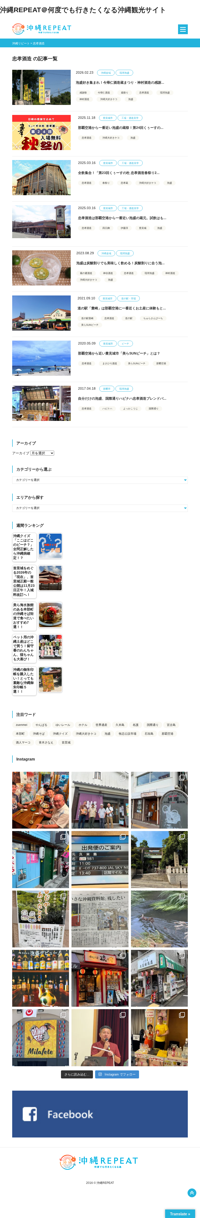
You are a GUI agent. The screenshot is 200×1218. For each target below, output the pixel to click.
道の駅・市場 (128, 298)
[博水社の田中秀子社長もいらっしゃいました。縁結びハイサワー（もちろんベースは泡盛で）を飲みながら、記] (159, 1037)
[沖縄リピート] (42, 29)
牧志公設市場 (127, 733)
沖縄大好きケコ (108, 99)
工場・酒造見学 (130, 118)
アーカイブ (20, 453)
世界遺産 (101, 725)
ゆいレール (63, 725)
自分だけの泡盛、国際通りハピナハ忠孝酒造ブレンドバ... (122, 398)
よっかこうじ (130, 408)
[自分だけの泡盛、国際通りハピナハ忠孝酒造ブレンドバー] (41, 403)
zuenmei (21, 725)
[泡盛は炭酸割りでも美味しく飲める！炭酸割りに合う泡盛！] (41, 267)
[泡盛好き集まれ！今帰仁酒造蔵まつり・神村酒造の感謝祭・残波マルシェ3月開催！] (41, 87)
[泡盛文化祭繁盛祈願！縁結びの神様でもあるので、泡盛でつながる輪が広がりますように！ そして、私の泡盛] (159, 859)
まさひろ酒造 (109, 363)
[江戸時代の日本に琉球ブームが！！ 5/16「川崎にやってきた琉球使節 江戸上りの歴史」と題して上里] (99, 1037)
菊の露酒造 (86, 273)
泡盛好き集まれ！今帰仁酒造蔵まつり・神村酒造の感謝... (120, 82)
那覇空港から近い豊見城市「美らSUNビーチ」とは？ (119, 353)
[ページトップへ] (192, 1192)
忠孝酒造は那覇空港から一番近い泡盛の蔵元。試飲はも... (122, 218)
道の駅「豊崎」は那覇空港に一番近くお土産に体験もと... (122, 308)
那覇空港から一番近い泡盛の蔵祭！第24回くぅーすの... (120, 128)
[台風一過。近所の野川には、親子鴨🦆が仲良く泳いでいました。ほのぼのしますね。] (159, 919)
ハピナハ (107, 408)
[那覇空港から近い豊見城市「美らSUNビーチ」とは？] (41, 358)
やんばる (41, 725)
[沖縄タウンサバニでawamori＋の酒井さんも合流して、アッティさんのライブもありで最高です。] (40, 800)
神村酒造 (84, 99)
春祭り (106, 183)
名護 (136, 725)
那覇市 (106, 388)
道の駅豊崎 (87, 318)
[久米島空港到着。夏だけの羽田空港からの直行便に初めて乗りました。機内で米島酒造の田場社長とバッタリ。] (99, 859)
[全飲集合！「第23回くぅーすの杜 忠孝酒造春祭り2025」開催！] (41, 177)
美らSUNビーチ (90, 325)
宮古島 (171, 725)
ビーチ (125, 343)
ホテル (83, 725)
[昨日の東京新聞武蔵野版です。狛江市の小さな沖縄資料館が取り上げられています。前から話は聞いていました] (99, 919)
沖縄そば (39, 733)
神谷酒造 (108, 273)
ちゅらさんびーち (153, 318)
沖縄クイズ (60, 733)
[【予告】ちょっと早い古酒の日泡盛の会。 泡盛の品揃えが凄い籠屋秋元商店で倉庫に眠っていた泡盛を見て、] (99, 800)
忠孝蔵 (124, 183)
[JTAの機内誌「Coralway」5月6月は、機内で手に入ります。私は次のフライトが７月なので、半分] (40, 978)
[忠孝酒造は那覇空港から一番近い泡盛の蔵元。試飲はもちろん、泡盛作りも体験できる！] (41, 222)
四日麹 (106, 228)
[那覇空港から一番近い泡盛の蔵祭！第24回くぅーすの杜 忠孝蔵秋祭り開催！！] (41, 132)
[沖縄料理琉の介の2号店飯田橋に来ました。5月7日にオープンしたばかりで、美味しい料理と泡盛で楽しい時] (99, 978)
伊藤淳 (124, 228)
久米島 (120, 725)
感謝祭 (83, 92)
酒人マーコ (23, 742)
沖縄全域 (106, 72)
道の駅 (128, 318)
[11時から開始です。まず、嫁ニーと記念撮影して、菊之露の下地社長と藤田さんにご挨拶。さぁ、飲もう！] (40, 1037)
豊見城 (142, 228)
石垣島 (149, 733)
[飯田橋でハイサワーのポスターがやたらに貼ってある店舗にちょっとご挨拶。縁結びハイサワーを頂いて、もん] (159, 978)
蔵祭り (124, 92)
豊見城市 (108, 118)
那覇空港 (161, 363)
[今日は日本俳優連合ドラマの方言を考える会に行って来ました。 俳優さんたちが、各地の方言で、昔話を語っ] (40, 919)
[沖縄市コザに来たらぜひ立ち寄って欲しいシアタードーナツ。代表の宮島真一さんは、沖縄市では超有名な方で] (159, 800)
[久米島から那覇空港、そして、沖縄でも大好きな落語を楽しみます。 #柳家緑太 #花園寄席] (40, 859)
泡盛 (130, 99)
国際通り (154, 408)
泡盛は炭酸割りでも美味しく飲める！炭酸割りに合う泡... (120, 263)
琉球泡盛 (124, 72)
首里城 (66, 742)
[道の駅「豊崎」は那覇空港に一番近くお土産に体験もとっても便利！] (41, 313)
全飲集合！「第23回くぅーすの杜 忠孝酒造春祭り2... (119, 173)
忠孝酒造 (144, 92)
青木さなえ (46, 742)
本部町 (20, 733)
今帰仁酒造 (104, 92)
